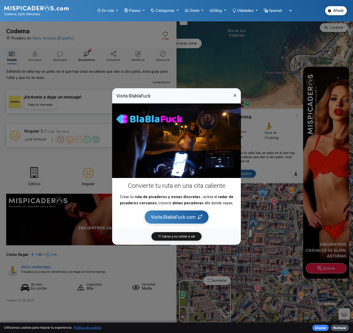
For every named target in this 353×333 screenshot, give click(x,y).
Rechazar (339, 328)
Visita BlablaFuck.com (173, 217)
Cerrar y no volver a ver (178, 236)
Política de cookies (87, 327)
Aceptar (320, 328)
